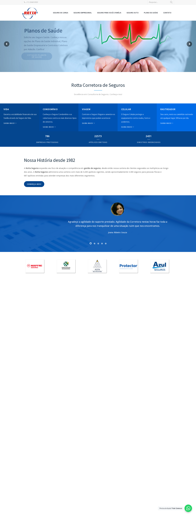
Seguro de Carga (60, 12)
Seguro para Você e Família (109, 12)
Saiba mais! (9, 123)
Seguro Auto (133, 12)
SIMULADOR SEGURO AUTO (44, 52)
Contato (167, 12)
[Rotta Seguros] (30, 13)
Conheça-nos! (34, 184)
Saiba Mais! (127, 127)
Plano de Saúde (151, 12)
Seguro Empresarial (82, 12)
